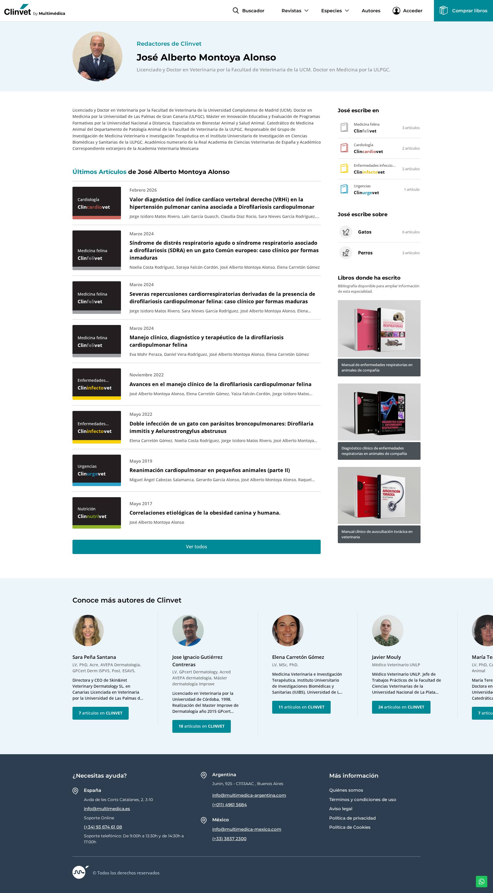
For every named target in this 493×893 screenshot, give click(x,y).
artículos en (100, 713)
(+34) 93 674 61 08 (103, 827)
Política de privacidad (352, 818)
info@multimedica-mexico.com (246, 829)
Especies (331, 10)
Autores (371, 10)
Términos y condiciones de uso (362, 799)
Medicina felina (92, 250)
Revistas (291, 10)
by (49, 13)
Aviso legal (340, 808)
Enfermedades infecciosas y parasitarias (92, 380)
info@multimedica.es (107, 808)
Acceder (413, 10)
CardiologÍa (88, 199)
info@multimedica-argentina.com (249, 795)
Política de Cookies (350, 827)
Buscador (253, 10)
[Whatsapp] (481, 881)
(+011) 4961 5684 (229, 804)
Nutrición (87, 508)
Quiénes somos (346, 790)
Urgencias (87, 466)
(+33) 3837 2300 (229, 838)
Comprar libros (469, 10)
